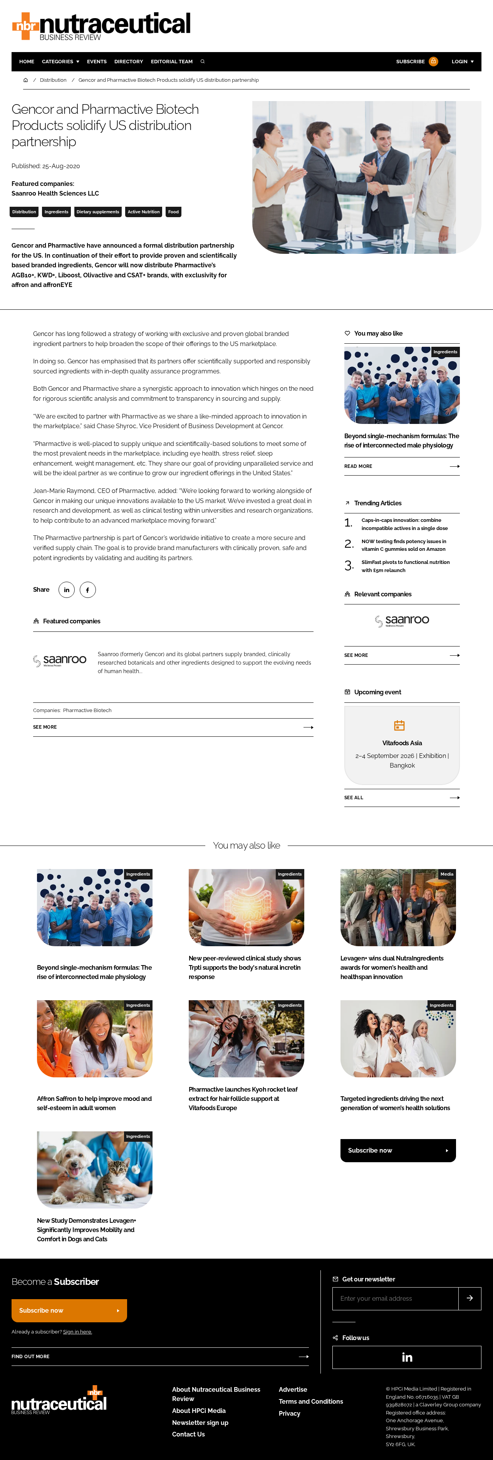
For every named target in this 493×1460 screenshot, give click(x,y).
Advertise (293, 1389)
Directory (128, 61)
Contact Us (188, 1434)
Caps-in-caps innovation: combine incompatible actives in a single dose (405, 524)
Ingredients (56, 211)
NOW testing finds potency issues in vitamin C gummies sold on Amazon (404, 546)
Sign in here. (77, 1332)
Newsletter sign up (200, 1422)
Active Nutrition (144, 211)
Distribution (24, 211)
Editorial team (172, 61)
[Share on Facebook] (88, 590)
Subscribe (410, 61)
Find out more (30, 1356)
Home (26, 61)
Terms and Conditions (311, 1401)
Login (460, 61)
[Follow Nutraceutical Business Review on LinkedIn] (407, 1359)
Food (173, 211)
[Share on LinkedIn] (67, 590)
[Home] (26, 80)
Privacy (289, 1413)
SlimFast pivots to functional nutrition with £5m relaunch (406, 566)
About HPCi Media (199, 1410)
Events (97, 61)
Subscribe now (370, 1150)
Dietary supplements (98, 211)
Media (447, 874)
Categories (57, 61)
